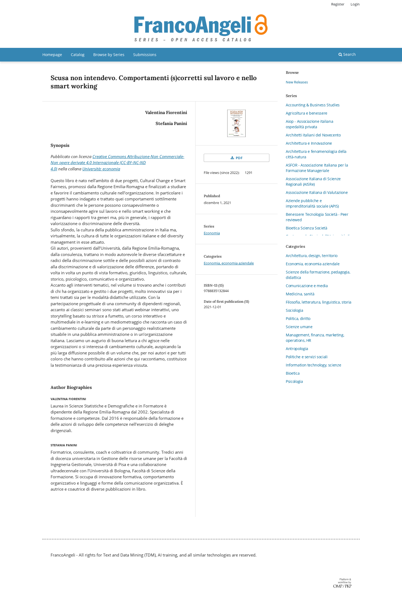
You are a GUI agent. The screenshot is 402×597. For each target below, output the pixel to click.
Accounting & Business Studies (313, 104)
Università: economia (101, 168)
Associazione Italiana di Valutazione (317, 192)
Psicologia (294, 381)
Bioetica (292, 373)
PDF (239, 157)
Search (349, 54)
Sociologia (294, 310)
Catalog (78, 54)
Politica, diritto (298, 318)
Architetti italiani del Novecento (313, 135)
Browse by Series (108, 54)
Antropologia (297, 348)
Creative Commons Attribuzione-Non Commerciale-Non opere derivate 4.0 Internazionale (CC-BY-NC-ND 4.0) (117, 162)
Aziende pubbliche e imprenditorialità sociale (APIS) (312, 203)
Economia (212, 233)
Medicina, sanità (300, 293)
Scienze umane (299, 326)
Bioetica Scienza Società (306, 228)
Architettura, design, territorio (311, 255)
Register (337, 4)
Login (355, 4)
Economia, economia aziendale (229, 263)
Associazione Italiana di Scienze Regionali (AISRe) (313, 181)
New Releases (297, 82)
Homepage (52, 54)
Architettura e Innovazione (309, 143)
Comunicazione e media (307, 285)
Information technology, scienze (313, 365)
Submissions (144, 54)
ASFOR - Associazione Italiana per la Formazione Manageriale (317, 167)
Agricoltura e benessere (306, 113)
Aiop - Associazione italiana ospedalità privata (309, 124)
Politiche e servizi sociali (307, 356)
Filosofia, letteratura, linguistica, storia (318, 302)
